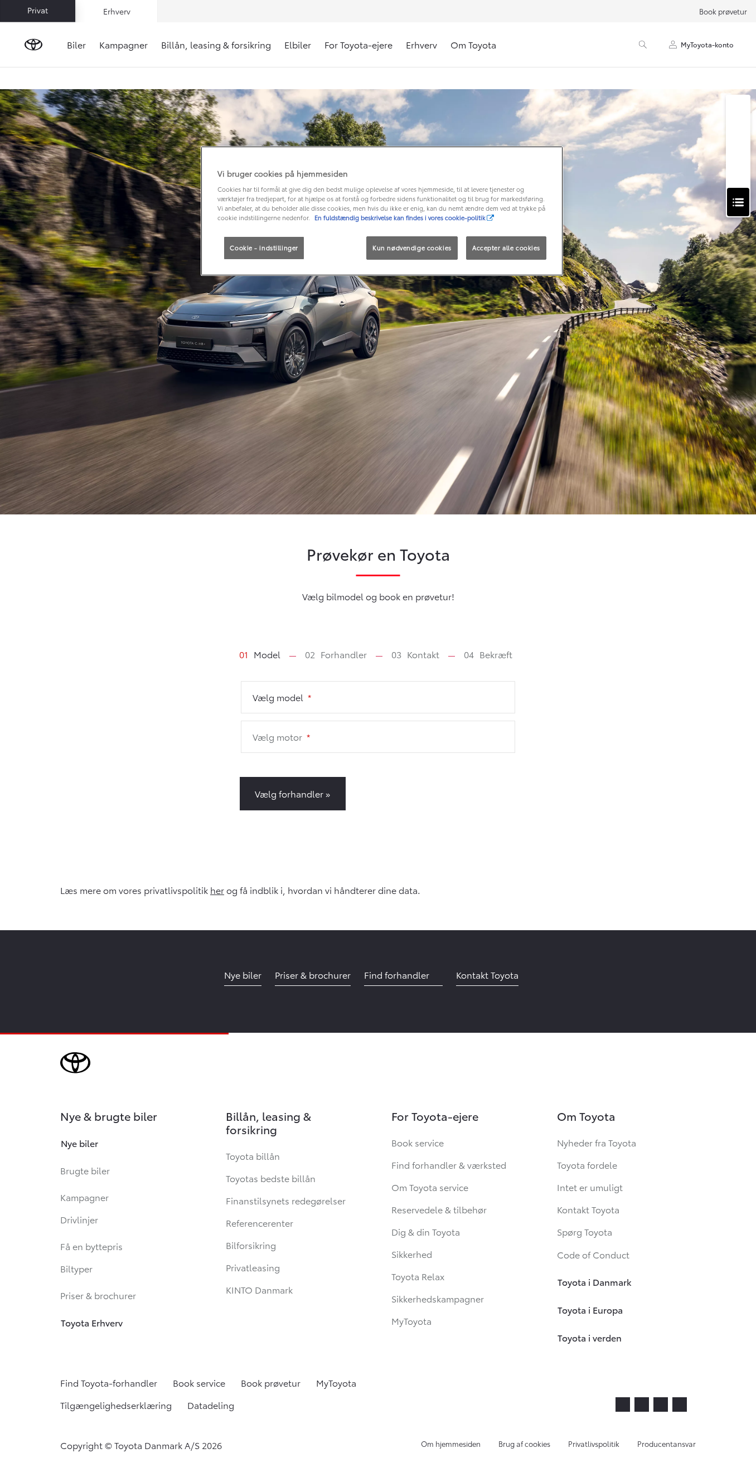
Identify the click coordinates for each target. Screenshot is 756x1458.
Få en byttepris (91, 1246)
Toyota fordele (587, 1164)
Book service (417, 1142)
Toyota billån (253, 1155)
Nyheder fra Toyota (596, 1142)
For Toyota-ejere (358, 44)
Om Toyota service (429, 1186)
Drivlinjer (79, 1219)
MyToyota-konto (707, 44)
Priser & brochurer (98, 1295)
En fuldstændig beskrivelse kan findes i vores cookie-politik (400, 217)
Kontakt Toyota (588, 1209)
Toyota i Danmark (595, 1281)
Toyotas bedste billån (271, 1178)
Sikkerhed (411, 1253)
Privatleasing (253, 1267)
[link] (259, 654)
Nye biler (79, 1142)
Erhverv (421, 44)
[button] (378, 697)
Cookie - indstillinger (264, 247)
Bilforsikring (251, 1244)
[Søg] (643, 44)
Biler (76, 44)
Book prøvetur (723, 11)
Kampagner (123, 44)
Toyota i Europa (590, 1309)
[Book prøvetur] (738, 140)
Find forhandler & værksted (448, 1164)
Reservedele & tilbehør (439, 1209)
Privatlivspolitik (593, 1443)
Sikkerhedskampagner (437, 1298)
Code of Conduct (600, 1254)
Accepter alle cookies (506, 247)
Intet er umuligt (590, 1186)
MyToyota (411, 1320)
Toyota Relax (417, 1276)
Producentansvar (666, 1443)
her (217, 889)
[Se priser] (738, 110)
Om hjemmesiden (451, 1443)
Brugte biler (85, 1170)
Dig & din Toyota (425, 1231)
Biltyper (76, 1268)
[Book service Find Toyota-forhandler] (738, 202)
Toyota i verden (590, 1337)
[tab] (269, 654)
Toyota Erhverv (92, 1322)
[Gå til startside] (33, 44)
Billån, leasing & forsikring (216, 44)
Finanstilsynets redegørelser (286, 1200)
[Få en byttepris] (738, 171)
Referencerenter (259, 1222)
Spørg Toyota (584, 1231)
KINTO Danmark (259, 1289)
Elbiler (297, 44)
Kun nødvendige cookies (412, 247)
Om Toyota (473, 44)
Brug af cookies (524, 1443)
